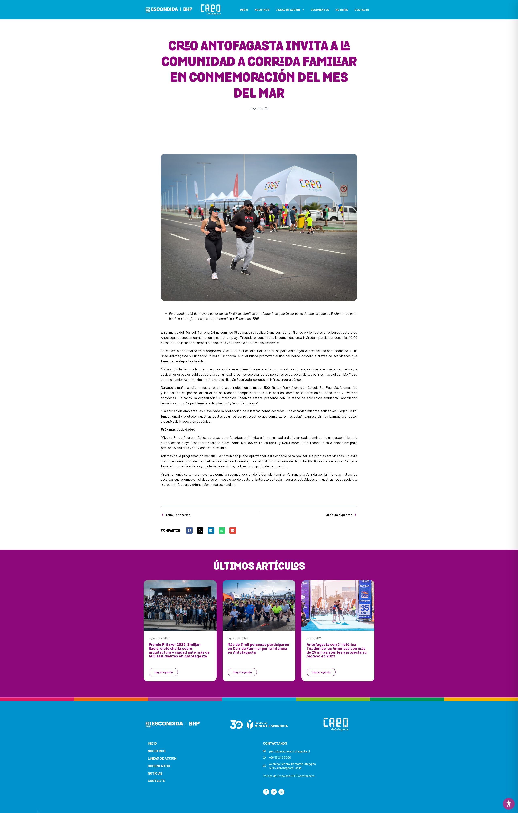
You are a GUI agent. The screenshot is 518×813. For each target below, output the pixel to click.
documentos (159, 766)
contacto (156, 781)
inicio (152, 743)
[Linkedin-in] (274, 792)
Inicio (244, 9)
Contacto (362, 9)
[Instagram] (281, 792)
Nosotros (262, 9)
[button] (189, 530)
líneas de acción (162, 758)
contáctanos (275, 743)
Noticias (341, 9)
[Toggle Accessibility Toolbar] (508, 803)
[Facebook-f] (266, 792)
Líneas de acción (288, 9)
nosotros (157, 751)
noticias (155, 773)
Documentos (320, 9)
